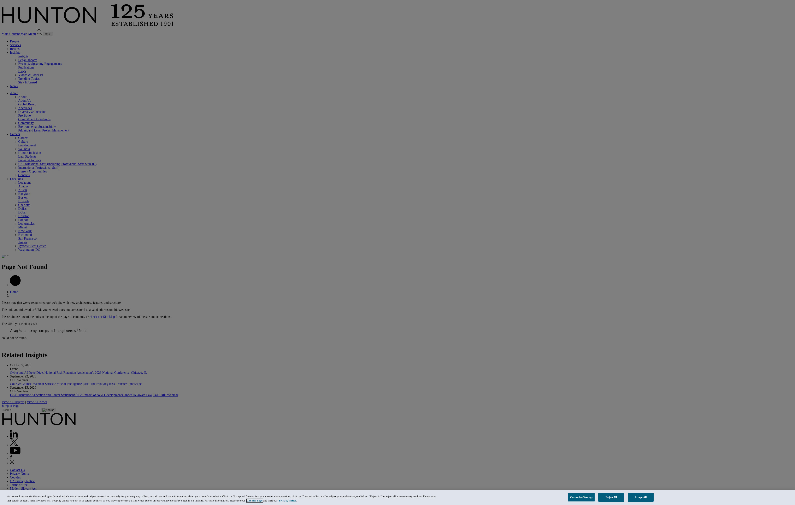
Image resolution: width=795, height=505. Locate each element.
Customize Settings (581, 497)
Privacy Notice (287, 500)
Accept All (641, 497)
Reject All (611, 497)
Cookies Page (255, 500)
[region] (397, 497)
